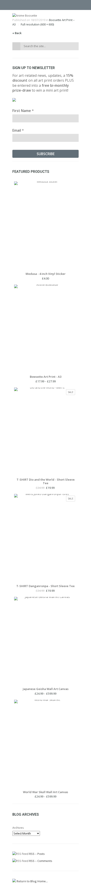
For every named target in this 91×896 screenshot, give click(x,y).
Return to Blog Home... (32, 881)
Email (18, 130)
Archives (18, 828)
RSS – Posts (36, 854)
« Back (16, 33)
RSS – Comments (40, 861)
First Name (23, 110)
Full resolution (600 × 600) (37, 24)
